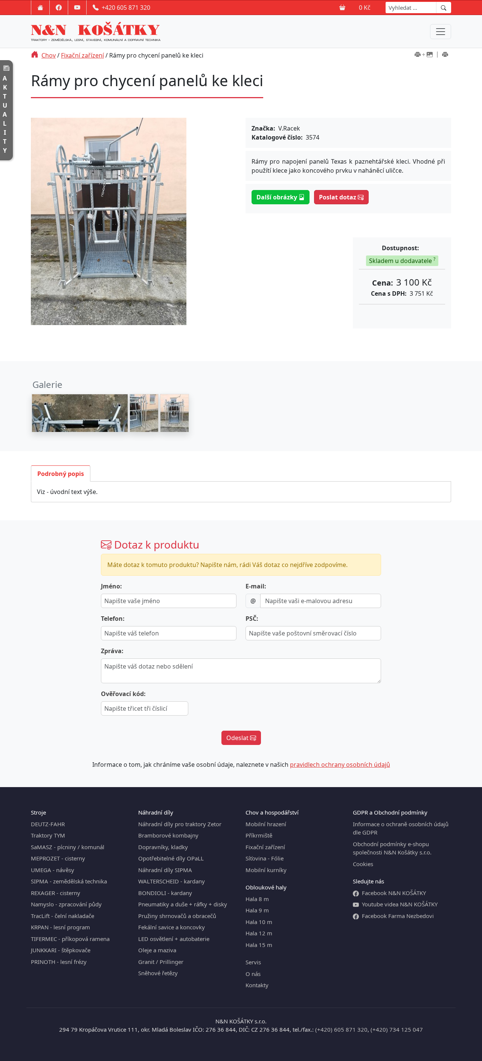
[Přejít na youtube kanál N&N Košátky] (77, 7)
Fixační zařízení (82, 55)
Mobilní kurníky (266, 870)
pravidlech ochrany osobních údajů (340, 764)
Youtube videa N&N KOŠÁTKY (400, 904)
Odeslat (238, 738)
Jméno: (111, 586)
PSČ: (252, 618)
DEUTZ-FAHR (48, 824)
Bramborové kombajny (168, 835)
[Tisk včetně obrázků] (424, 55)
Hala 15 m (259, 945)
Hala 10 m (259, 922)
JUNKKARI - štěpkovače (60, 950)
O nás (253, 973)
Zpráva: (112, 651)
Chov (48, 55)
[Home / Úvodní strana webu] (40, 7)
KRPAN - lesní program (60, 927)
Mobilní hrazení (266, 824)
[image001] (80, 413)
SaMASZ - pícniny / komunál (67, 847)
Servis (253, 962)
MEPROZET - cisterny (58, 858)
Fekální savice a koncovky (171, 927)
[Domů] (34, 55)
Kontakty (257, 985)
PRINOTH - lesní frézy (59, 961)
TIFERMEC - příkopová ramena (70, 938)
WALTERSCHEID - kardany (171, 881)
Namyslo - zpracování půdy (66, 904)
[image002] (144, 413)
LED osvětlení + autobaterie (173, 938)
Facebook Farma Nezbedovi (398, 916)
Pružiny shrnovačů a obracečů (177, 916)
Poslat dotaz (338, 197)
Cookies (363, 864)
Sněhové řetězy (158, 973)
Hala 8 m (257, 899)
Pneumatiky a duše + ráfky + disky (182, 904)
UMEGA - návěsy (52, 870)
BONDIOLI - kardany (165, 893)
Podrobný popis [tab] (60, 474)
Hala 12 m (259, 933)
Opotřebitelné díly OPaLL (171, 858)
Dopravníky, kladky (163, 847)
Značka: (263, 128)
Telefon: (113, 618)
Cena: (382, 283)
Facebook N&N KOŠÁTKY (394, 893)
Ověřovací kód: (123, 694)
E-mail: (256, 586)
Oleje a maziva (157, 950)
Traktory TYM (48, 835)
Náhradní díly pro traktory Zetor (179, 824)
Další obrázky (277, 197)
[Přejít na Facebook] (59, 7)
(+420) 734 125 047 (397, 1029)
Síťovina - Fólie (265, 858)
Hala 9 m (257, 910)
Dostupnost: (400, 248)
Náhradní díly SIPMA (165, 870)
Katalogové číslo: (277, 137)
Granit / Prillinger (160, 961)
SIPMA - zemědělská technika (69, 881)
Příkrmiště (259, 835)
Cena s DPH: (389, 293)
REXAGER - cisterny (55, 893)
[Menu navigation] (440, 31)
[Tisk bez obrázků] (445, 55)
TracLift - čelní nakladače (62, 916)
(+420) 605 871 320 (341, 1029)
